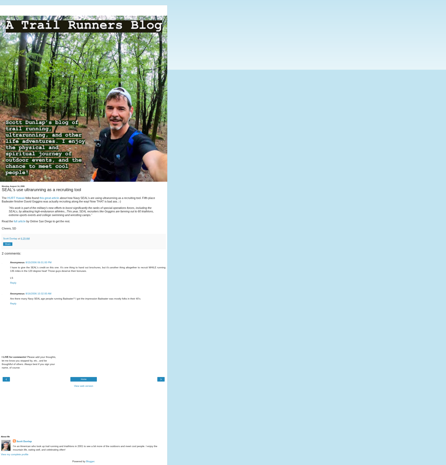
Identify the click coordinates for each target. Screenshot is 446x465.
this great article (49, 198)
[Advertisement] (84, 9)
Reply (13, 282)
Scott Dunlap (24, 441)
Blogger (90, 461)
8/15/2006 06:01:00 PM (39, 262)
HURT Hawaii (16, 198)
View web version (83, 386)
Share (8, 244)
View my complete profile (14, 454)
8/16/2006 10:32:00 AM (38, 293)
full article (20, 221)
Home (84, 379)
